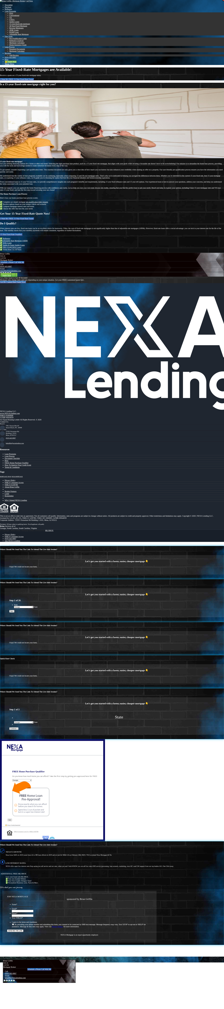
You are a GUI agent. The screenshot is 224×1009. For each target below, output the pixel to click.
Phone (14, 913)
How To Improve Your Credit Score (18, 465)
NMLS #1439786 (11, 485)
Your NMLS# (17, 918)
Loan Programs (10, 454)
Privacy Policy (10, 480)
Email (14, 909)
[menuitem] (114, 5)
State (16, 605)
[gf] (12, 1)
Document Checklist (12, 458)
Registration (9, 496)
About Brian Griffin (12, 487)
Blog (6, 461)
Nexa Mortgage (17, 476)
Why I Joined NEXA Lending (16, 500)
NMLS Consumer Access (14, 483)
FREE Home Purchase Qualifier (16, 463)
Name (14, 904)
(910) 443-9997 (6, 267)
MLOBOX (49, 531)
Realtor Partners (10, 491)
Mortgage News (5, 476)
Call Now (29, 1)
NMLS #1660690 (6, 415)
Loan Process (10, 456)
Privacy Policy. (57, 927)
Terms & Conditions (12, 467)
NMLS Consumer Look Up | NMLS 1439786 (26, 831)
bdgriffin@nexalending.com (10, 271)
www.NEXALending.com (10, 413)
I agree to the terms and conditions (24, 922)
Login (7, 494)
